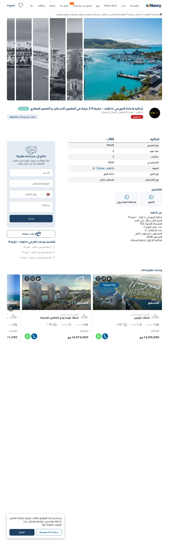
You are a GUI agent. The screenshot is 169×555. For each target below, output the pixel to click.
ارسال (31, 218)
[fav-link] (21, 5)
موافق (22, 532)
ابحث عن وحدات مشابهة (22, 116)
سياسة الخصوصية (48, 532)
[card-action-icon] (109, 278)
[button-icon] (105, 336)
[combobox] (34, 183)
